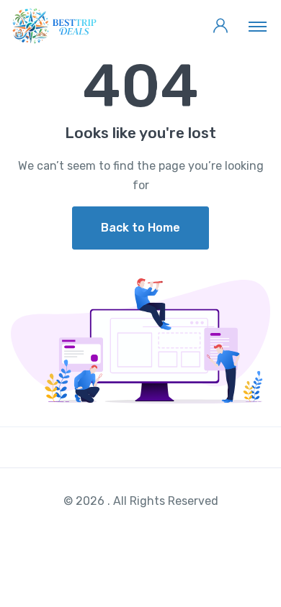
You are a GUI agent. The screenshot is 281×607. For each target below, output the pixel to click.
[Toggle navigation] (257, 26)
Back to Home (140, 227)
